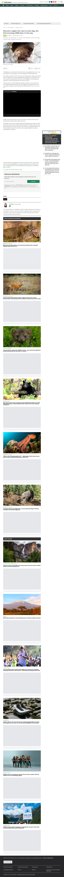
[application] (22, 103)
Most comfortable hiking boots (44, 23)
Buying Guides (44, 5)
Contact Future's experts (23, 867)
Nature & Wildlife (10, 27)
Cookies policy (49, 867)
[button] (60, 1)
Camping (22, 5)
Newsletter (38, 68)
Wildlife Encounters (19, 27)
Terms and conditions (8, 867)
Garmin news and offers (29, 23)
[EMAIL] (10, 206)
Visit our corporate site (48, 858)
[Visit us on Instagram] (53, 2)
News (12, 5)
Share (6, 68)
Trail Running (29, 5)
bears (5, 199)
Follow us (31, 68)
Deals (7, 5)
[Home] (3, 5)
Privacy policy (35, 867)
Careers (19, 869)
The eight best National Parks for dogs (13, 169)
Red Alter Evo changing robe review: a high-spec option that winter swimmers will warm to (52, 155)
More (55, 5)
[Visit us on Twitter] (51, 2)
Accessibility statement (8, 869)
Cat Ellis (10, 35)
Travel (4, 27)
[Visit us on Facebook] (49, 2)
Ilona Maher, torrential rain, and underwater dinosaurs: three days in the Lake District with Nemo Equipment (52, 148)
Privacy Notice (7, 185)
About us (34, 869)
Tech (50, 5)
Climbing (37, 5)
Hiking (16, 5)
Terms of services (19, 184)
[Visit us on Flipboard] (55, 2)
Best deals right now (15, 23)
